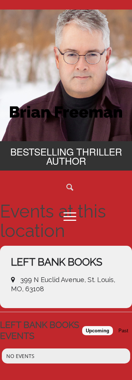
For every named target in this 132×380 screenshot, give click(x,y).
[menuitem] (66, 186)
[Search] (66, 186)
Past (123, 330)
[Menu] (66, 216)
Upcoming (97, 330)
